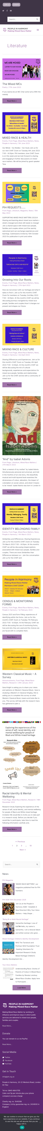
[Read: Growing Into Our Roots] (21, 265)
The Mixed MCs (12, 83)
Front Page (13, 141)
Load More (21, 988)
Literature (15, 211)
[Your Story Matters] (8, 974)
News (36, 141)
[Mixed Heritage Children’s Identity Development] (8, 948)
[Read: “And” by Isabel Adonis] (21, 425)
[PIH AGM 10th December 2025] (8, 909)
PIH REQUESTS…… (13, 207)
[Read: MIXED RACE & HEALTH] (21, 123)
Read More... (7, 1044)
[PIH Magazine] (8, 889)
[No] (40, 1122)
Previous (20, 842)
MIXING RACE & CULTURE (18, 349)
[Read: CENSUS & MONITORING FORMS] (21, 586)
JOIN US (7, 5)
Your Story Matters (9, 965)
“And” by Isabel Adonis (16, 459)
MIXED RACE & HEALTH (16, 137)
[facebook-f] (8, 11)
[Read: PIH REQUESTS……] (21, 192)
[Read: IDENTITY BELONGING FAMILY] (21, 514)
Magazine (24, 211)
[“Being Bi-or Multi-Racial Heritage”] (8, 928)
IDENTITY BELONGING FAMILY (21, 528)
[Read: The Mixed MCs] (21, 69)
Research (13, 683)
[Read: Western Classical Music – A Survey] (21, 659)
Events (5, 141)
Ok (22, 1127)
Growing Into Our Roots (16, 279)
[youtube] (11, 11)
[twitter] (4, 11)
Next (23, 850)
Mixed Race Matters (25, 141)
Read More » (12, 102)
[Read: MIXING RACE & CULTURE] (21, 334)
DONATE (16, 5)
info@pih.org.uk (8, 1077)
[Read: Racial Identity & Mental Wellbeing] (21, 755)
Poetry (5, 87)
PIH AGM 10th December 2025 (14, 900)
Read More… (7, 1026)
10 (31, 846)
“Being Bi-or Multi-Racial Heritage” (15, 919)
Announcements (8, 680)
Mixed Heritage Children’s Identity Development (20, 939)
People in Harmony (9, 143)
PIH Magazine (7, 880)
